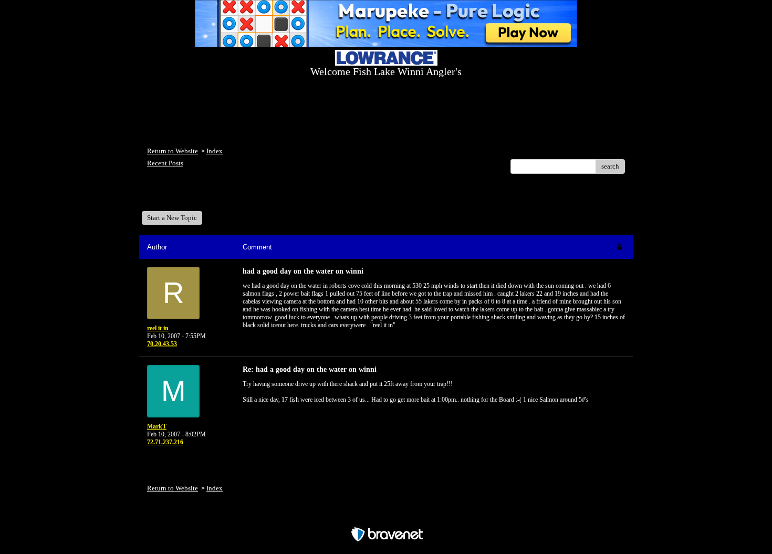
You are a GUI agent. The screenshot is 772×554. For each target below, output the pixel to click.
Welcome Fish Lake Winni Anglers (204, 196)
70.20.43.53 (162, 344)
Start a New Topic (172, 218)
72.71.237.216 (165, 442)
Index (214, 151)
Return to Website (172, 151)
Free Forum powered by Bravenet (386, 516)
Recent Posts (165, 163)
